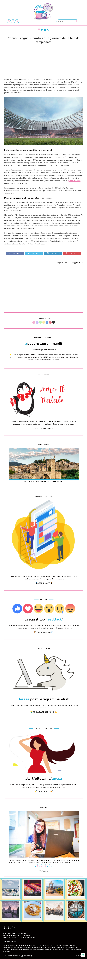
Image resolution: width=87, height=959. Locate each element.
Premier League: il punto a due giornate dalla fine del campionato (43, 40)
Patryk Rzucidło (17, 935)
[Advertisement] (43, 60)
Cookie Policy (7, 956)
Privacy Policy (17, 956)
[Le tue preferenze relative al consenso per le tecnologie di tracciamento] (83, 955)
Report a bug (27, 956)
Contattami (43, 871)
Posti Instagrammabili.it (27, 937)
